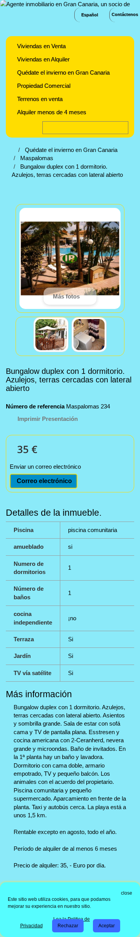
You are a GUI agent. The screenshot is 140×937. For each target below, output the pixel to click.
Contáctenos (125, 14)
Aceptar (106, 925)
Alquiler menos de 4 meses (51, 112)
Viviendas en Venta (41, 46)
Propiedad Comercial (43, 85)
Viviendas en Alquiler (43, 59)
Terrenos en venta (40, 99)
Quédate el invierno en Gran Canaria (63, 72)
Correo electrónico (43, 481)
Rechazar (68, 925)
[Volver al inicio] (14, 150)
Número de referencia (35, 406)
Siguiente (113, 336)
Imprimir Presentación (48, 418)
